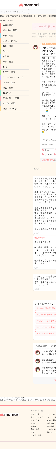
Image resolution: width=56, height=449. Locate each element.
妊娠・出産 (8, 35)
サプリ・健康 (9, 72)
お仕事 (6, 56)
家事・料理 (8, 61)
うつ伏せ (48, 155)
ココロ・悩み (9, 82)
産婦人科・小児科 (11, 98)
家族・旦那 (8, 88)
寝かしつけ (49, 150)
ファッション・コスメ (13, 77)
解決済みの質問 (10, 30)
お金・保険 (8, 46)
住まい (6, 51)
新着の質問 (8, 25)
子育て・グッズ (10, 41)
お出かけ (7, 93)
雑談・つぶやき (10, 108)
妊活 (5, 67)
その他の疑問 (9, 103)
